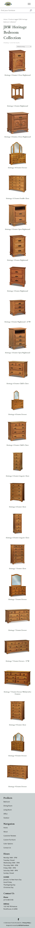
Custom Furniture (10, 840)
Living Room (8, 810)
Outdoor (6, 818)
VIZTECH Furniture (23, 925)
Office (5, 814)
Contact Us (7, 848)
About (6, 832)
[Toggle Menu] (29, 4)
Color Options (8, 844)
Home (5, 19)
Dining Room (8, 806)
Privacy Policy (26, 923)
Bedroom (7, 802)
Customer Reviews (10, 836)
